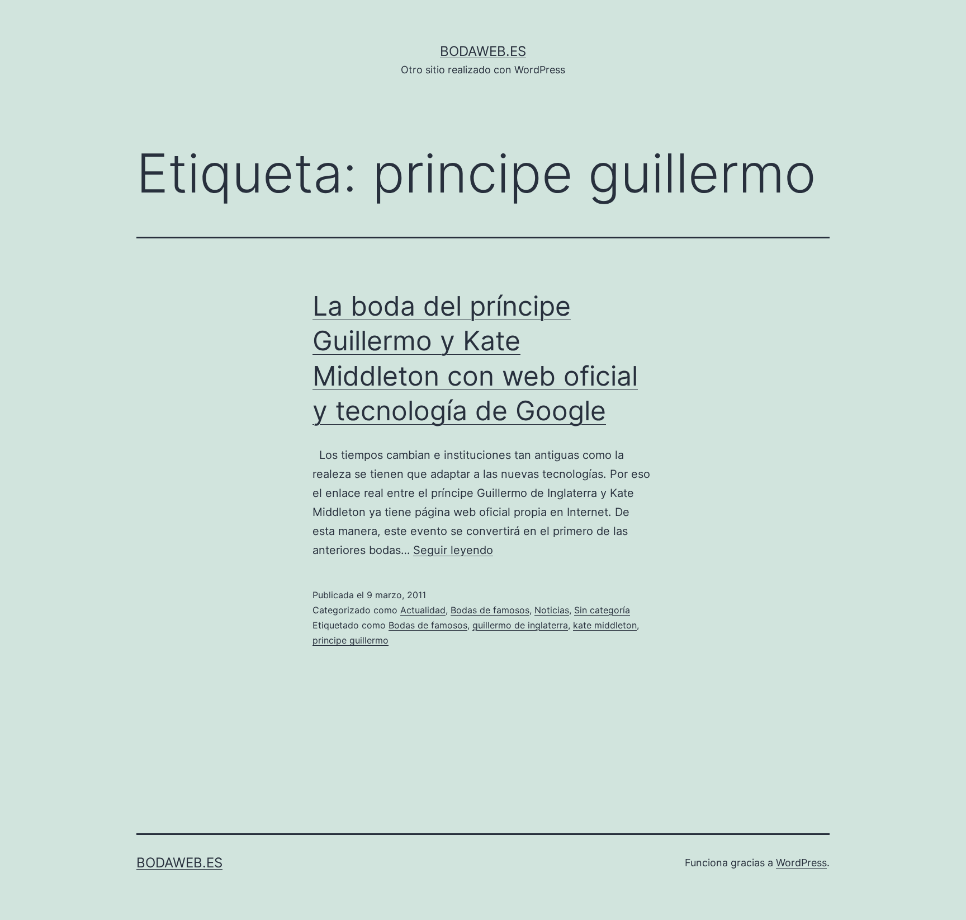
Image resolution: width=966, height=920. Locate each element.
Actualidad (423, 610)
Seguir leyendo (453, 550)
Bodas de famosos (490, 610)
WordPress (801, 863)
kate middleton (605, 625)
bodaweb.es (483, 51)
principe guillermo (350, 640)
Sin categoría (602, 610)
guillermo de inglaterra (520, 625)
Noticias (551, 610)
